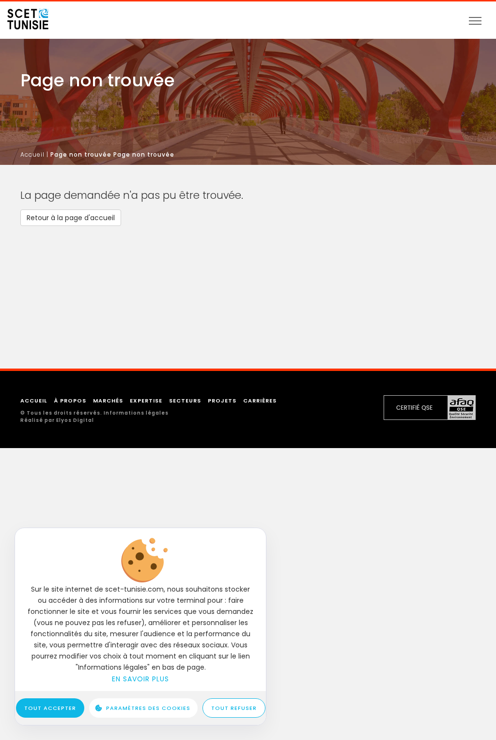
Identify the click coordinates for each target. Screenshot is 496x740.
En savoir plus (140, 679)
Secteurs (185, 400)
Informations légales (136, 413)
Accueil (32, 154)
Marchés (108, 400)
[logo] (28, 16)
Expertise (146, 400)
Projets (222, 400)
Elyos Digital (75, 420)
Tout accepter (50, 708)
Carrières (260, 400)
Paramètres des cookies (148, 708)
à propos (70, 400)
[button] (70, 217)
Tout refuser (234, 708)
